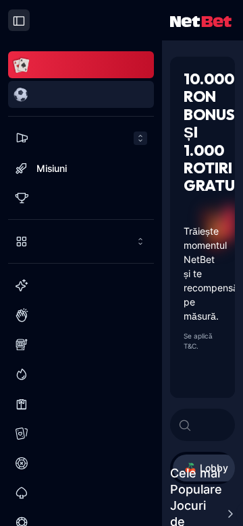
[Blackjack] (81, 492)
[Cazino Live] (81, 403)
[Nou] (81, 285)
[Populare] (81, 314)
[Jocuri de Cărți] (81, 433)
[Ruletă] (81, 463)
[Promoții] (81, 138)
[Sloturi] (81, 344)
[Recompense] (81, 197)
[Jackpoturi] (81, 374)
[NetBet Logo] (201, 20)
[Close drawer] (19, 20)
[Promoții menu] (81, 138)
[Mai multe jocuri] (81, 241)
